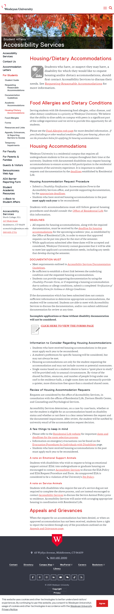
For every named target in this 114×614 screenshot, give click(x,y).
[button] (105, 8)
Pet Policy (88, 477)
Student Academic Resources (9, 190)
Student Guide (12, 80)
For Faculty (9, 151)
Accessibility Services (33, 44)
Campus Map (45, 564)
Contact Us (9, 61)
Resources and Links (15, 127)
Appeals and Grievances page (47, 529)
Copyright (57, 589)
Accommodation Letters (12, 68)
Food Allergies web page (60, 131)
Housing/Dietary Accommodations (14, 111)
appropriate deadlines (52, 194)
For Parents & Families (11, 158)
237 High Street (10, 221)
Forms (8, 122)
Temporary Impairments (12, 144)
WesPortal (65, 564)
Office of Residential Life (88, 211)
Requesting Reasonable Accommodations (14, 88)
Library (56, 568)
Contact (13, 564)
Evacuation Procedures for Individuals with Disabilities (64, 445)
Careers (82, 564)
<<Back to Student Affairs (11, 200)
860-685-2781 (10, 232)
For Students (10, 75)
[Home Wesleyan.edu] (17, 8)
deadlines (76, 172)
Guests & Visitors (13, 165)
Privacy (57, 593)
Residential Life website (67, 434)
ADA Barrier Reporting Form (12, 180)
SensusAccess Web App (11, 172)
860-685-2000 (58, 558)
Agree (102, 603)
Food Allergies (12, 118)
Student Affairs (14, 39)
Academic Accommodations (14, 104)
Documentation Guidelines (12, 96)
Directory (28, 564)
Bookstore (97, 564)
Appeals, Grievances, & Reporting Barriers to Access (15, 135)
